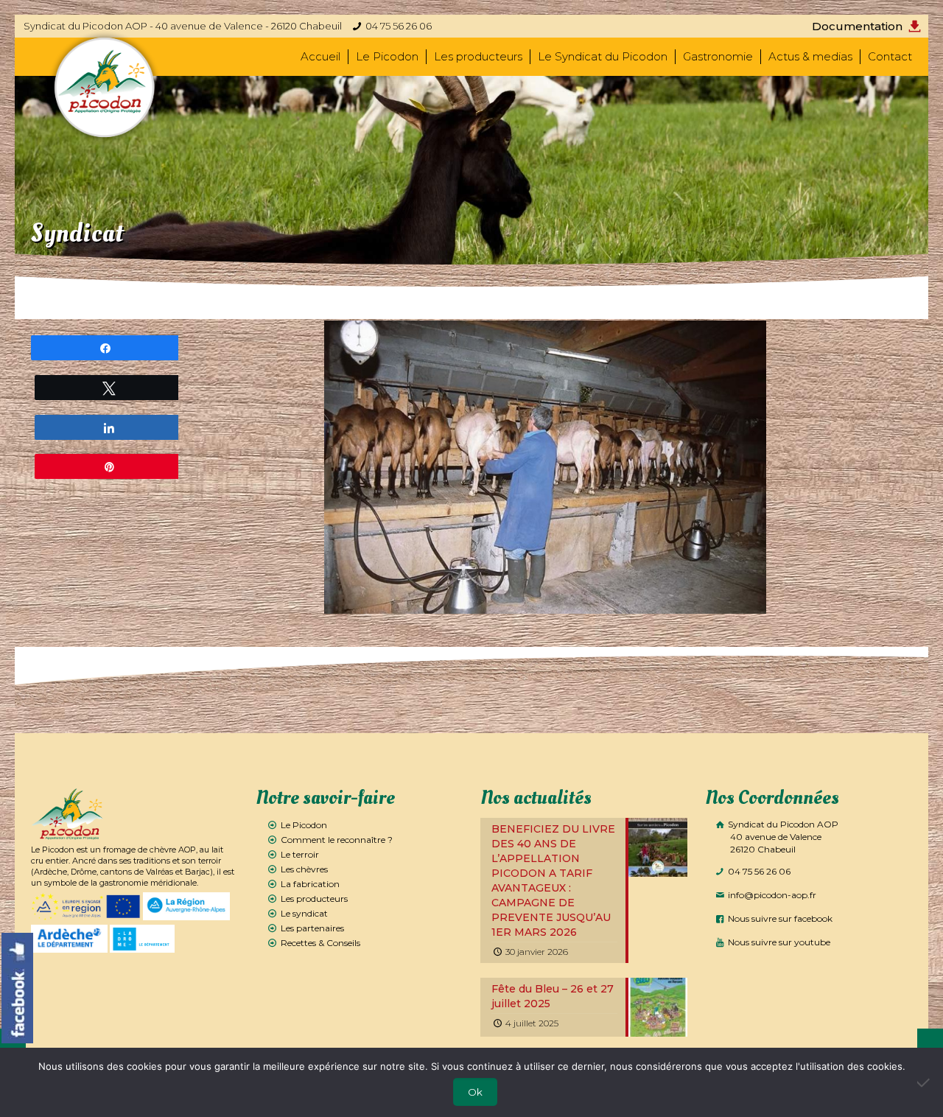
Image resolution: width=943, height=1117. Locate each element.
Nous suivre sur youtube (778, 942)
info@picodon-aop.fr (771, 894)
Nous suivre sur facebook (779, 918)
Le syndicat (304, 913)
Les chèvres (304, 869)
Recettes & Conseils (320, 942)
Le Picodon (304, 824)
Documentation (857, 26)
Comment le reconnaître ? (337, 839)
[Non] (924, 1082)
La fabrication (310, 883)
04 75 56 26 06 (398, 26)
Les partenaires (312, 928)
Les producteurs (314, 898)
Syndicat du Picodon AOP (782, 837)
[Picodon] (105, 88)
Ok (475, 1092)
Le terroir (300, 854)
